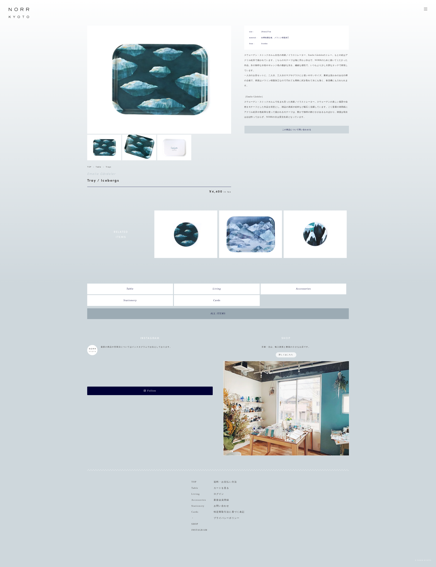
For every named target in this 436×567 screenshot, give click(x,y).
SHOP (194, 524)
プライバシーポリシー (226, 518)
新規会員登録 (221, 500)
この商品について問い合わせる (296, 130)
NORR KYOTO (19, 18)
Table (98, 166)
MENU (425, 9)
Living (217, 289)
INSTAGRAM (199, 530)
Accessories (303, 289)
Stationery (130, 300)
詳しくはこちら (286, 355)
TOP (89, 166)
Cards (216, 300)
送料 (216, 482)
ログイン (219, 494)
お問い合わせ (221, 506)
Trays (108, 166)
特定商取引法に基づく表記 (229, 512)
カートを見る (221, 488)
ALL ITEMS (218, 313)
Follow (151, 390)
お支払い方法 (229, 482)
